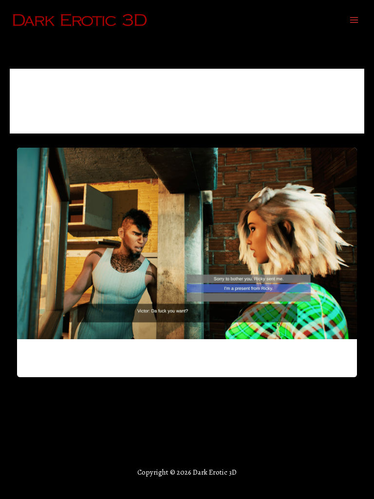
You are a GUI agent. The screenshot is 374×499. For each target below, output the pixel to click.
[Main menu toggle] (354, 20)
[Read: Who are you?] (187, 243)
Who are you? (52, 355)
